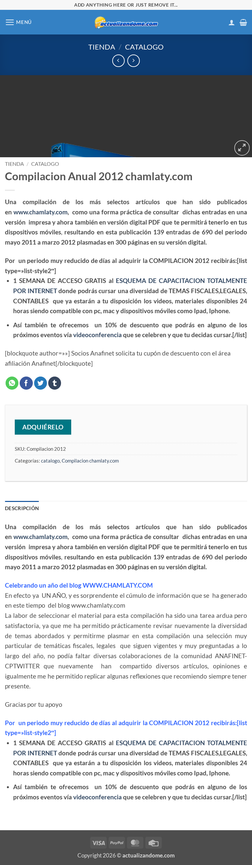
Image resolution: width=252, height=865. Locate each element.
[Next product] (118, 60)
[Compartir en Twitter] (40, 383)
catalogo (144, 46)
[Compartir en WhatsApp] (12, 383)
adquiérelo (43, 427)
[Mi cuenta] (231, 22)
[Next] (238, 116)
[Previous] (13, 116)
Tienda (101, 46)
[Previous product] (133, 60)
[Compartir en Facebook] (26, 383)
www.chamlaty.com (40, 212)
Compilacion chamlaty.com (90, 461)
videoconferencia (97, 334)
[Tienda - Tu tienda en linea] (126, 22)
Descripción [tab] (22, 508)
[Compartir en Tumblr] (54, 383)
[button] (18, 22)
